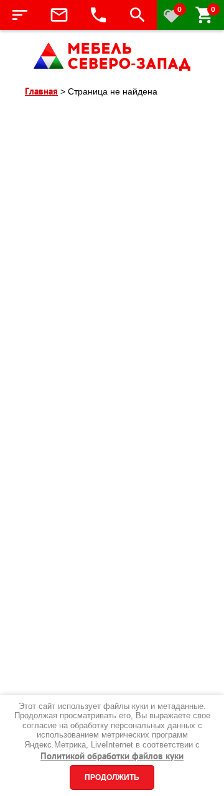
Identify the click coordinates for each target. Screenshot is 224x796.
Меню (19, 15)
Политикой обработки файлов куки (112, 756)
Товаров (213, 9)
